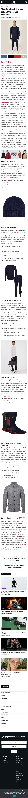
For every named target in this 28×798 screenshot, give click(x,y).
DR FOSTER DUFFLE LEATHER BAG (11, 301)
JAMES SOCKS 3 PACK (8, 377)
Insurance (4, 703)
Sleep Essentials (5, 714)
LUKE (15, 164)
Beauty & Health (5, 692)
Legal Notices (6, 762)
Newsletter (5, 764)
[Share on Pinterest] (17, 56)
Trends (3, 726)
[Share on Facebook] (4, 56)
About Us (5, 756)
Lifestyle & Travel (6, 608)
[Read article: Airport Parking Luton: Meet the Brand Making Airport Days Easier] (14, 623)
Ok (14, 795)
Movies (3, 709)
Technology (4, 720)
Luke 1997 (6, 62)
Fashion (6, 6)
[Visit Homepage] (14, 2)
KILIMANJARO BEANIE (8, 161)
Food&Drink (4, 698)
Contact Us (5, 758)
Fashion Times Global (6, 17)
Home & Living (4, 701)
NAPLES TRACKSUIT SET (9, 227)
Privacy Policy (6, 767)
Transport (4, 723)
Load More (14, 681)
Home (2, 6)
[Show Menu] (1, 2)
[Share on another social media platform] (24, 56)
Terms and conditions (8, 769)
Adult (2, 690)
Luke (11, 67)
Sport (2, 717)
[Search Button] (26, 2)
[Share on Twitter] (11, 56)
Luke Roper (4, 102)
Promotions (4, 712)
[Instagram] (15, 751)
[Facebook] (12, 751)
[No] (26, 793)
